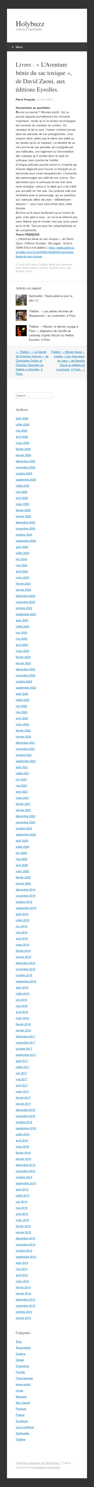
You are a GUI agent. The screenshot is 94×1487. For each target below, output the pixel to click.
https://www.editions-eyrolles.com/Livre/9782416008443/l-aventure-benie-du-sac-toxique (45, 251)
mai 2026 (21, 430)
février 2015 (23, 1226)
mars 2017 (22, 1091)
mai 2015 (21, 1208)
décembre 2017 (25, 1036)
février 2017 (23, 1097)
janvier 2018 (23, 1030)
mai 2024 (21, 565)
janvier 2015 (23, 1232)
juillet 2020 (22, 846)
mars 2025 (22, 504)
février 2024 (23, 583)
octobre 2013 (24, 1312)
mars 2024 (22, 577)
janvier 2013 (23, 1318)
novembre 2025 (25, 467)
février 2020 (23, 877)
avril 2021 (22, 791)
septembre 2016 (26, 1128)
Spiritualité (22, 1433)
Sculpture (22, 1421)
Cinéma (20, 1354)
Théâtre (43, 264)
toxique (20, 271)
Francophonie (24, 1378)
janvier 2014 (23, 1293)
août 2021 (22, 767)
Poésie (20, 1415)
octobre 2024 (24, 534)
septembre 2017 (26, 1055)
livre (62, 267)
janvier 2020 (23, 883)
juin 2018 (21, 999)
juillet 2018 (22, 993)
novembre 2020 (25, 822)
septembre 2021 (26, 761)
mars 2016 (22, 1146)
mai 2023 (21, 638)
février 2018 (23, 1024)
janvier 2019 (23, 957)
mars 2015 (22, 1220)
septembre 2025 (26, 479)
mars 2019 (22, 944)
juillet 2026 (22, 424)
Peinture (21, 1409)
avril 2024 (22, 571)
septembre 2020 (26, 834)
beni (18, 267)
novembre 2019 (25, 895)
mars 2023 (22, 651)
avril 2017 (22, 1085)
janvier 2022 (23, 736)
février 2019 (23, 950)
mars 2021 (22, 798)
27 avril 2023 (44, 99)
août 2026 (22, 418)
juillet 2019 (22, 920)
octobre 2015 (24, 1177)
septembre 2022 (26, 687)
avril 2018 (22, 1012)
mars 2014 (22, 1281)
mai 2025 (21, 492)
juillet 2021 (22, 773)
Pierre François (25, 99)
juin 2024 (21, 559)
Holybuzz (30, 23)
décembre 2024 (25, 522)
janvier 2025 (23, 516)
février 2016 (23, 1152)
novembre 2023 (25, 602)
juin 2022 (21, 706)
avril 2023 (22, 645)
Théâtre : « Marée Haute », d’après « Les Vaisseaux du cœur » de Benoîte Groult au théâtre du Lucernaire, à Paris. (68, 360)
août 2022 (22, 693)
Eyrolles (54, 267)
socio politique (25, 1427)
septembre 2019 (26, 908)
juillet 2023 (22, 626)
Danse (20, 1360)
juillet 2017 (22, 1067)
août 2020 (22, 840)
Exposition (22, 1366)
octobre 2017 (24, 1048)
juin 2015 (21, 1201)
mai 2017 (21, 1079)
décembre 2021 (25, 742)
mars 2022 (22, 724)
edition (34, 267)
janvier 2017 (23, 1103)
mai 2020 (21, 859)
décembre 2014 (25, 1238)
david (25, 267)
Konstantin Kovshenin (46, 1467)
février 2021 (23, 804)
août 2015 (22, 1189)
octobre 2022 (24, 681)
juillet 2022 (22, 700)
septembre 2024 (26, 541)
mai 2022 (21, 712)
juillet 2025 (22, 485)
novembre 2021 (25, 749)
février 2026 (23, 449)
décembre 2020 (25, 816)
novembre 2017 (25, 1042)
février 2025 (23, 510)
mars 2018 (22, 1018)
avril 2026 (22, 436)
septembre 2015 (26, 1183)
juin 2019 (21, 926)
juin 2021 (21, 779)
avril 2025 (22, 498)
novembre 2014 (25, 1244)
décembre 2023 (25, 596)
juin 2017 (21, 1073)
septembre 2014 (26, 1256)
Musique (21, 1396)
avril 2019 (22, 938)
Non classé (23, 1402)
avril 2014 (22, 1275)
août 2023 (22, 620)
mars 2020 (22, 871)
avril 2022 (22, 718)
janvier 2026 (23, 455)
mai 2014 (21, 1269)
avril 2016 (22, 1140)
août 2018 (22, 987)
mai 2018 (21, 1006)
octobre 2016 (24, 1122)
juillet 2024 (22, 553)
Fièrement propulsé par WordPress (38, 1463)
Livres (19, 1390)
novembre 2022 (25, 675)
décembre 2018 (25, 963)
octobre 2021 (24, 755)
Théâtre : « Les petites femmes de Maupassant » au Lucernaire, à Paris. (52, 313)
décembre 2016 (25, 1110)
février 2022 (23, 730)
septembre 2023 (26, 614)
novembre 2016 (25, 1116)
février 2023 (23, 657)
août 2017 (22, 1061)
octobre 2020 (24, 828)
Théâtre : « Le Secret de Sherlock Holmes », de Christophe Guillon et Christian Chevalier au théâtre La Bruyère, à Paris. (32, 363)
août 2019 (22, 914)
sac (68, 267)
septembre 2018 (26, 981)
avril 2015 (22, 1214)
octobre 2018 (24, 975)
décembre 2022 (25, 669)
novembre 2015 (25, 1171)
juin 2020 (21, 853)
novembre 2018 (25, 969)
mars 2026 (22, 443)
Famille (20, 1372)
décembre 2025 (25, 461)
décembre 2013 (25, 1299)
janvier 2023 (23, 663)
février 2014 (23, 1287)
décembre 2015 (25, 1165)
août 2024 (22, 547)
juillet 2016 (22, 1134)
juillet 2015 (22, 1195)
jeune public (23, 1384)
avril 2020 (22, 865)
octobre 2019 (24, 902)
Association (23, 1347)
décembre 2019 (25, 889)
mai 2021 (21, 785)
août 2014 (22, 1263)
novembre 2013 (25, 1305)
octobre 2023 (24, 608)
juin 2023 (21, 632)
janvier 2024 (23, 589)
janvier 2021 (23, 810)
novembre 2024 (25, 528)
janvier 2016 (23, 1159)
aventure (67, 264)
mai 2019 (21, 932)
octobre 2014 (24, 1250)
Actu (19, 1341)
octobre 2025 (24, 473)
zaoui (29, 271)
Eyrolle (44, 267)
